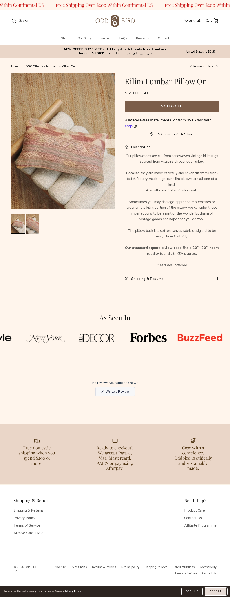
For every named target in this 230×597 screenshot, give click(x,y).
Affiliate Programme (200, 525)
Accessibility (208, 567)
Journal (105, 38)
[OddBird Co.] (115, 20)
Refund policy (130, 567)
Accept (215, 591)
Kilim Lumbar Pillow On (59, 67)
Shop (65, 38)
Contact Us (193, 517)
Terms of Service (26, 525)
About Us (60, 567)
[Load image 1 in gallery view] (63, 151)
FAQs (123, 38)
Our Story (84, 38)
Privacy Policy (24, 517)
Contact (163, 38)
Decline (192, 591)
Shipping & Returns (28, 510)
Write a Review (120, 392)
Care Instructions (183, 567)
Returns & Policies (104, 567)
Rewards (142, 38)
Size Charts (79, 567)
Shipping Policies (156, 567)
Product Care (194, 510)
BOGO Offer (32, 67)
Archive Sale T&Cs (28, 532)
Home (15, 67)
